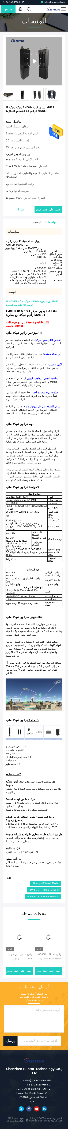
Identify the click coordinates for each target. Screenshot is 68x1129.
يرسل (10, 1041)
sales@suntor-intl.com (54, 2)
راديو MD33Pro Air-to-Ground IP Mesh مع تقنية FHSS (49, 957)
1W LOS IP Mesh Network (44, 889)
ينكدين (44, 1109)
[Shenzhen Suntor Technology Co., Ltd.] (53, 9)
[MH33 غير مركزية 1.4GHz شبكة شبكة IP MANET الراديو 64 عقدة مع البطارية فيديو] (34, 61)
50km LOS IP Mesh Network (43, 896)
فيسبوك (29, 1109)
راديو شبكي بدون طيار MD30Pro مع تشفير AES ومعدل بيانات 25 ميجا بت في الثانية (20, 957)
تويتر (21, 1109)
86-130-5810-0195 (15, 2)
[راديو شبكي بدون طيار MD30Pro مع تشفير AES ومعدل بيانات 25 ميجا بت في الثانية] (19, 937)
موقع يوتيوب (36, 1109)
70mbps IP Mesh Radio (46, 883)
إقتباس (8, 9)
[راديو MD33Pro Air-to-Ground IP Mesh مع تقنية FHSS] (48, 937)
